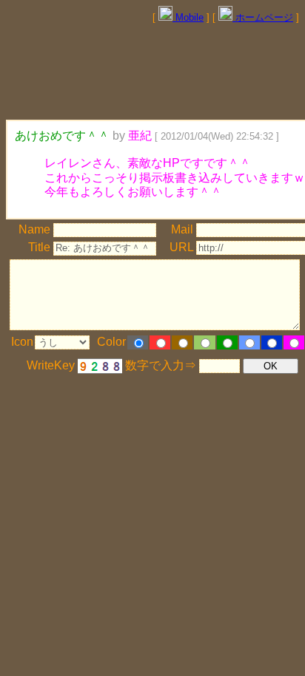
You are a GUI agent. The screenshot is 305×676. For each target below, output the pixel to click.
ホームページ (262, 17)
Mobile (188, 17)
